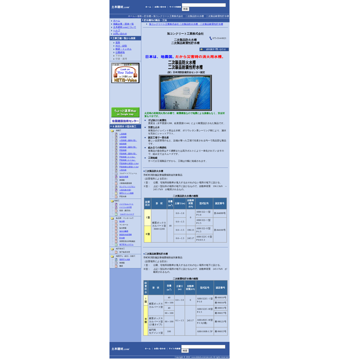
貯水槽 (122, 238)
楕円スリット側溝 (126, 193)
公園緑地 (120, 52)
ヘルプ (116, 30)
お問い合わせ (120, 33)
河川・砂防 (121, 45)
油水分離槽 (123, 231)
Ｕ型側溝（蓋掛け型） (128, 140)
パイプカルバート (126, 204)
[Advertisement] (125, 95)
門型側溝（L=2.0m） (127, 157)
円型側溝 (122, 150)
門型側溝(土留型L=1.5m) (129, 167)
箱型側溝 (122, 144)
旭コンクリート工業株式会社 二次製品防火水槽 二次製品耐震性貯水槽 (186, 24)
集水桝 (122, 221)
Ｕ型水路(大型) (125, 190)
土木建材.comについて (124, 27)
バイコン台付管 (125, 207)
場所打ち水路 (124, 259)
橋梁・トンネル (123, 49)
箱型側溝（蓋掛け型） (128, 147)
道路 (117, 42)
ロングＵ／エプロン (127, 187)
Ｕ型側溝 (122, 137)
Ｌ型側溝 (122, 134)
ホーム (116, 20)
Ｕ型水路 (122, 170)
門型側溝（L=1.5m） (127, 160)
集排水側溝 (123, 177)
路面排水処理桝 (125, 235)
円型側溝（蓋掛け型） (128, 154)
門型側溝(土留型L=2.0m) (129, 163)
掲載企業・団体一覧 (123, 24)
